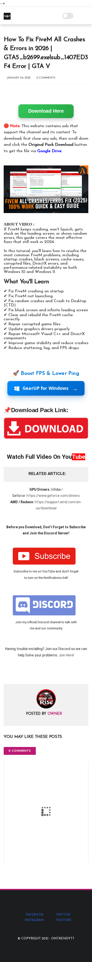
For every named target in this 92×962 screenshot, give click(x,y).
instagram (34, 920)
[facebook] (8, 672)
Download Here (46, 111)
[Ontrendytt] (7, 18)
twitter (63, 914)
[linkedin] (47, 672)
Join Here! (66, 655)
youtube (63, 920)
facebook (34, 914)
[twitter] (17, 672)
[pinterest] (37, 672)
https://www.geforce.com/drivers (53, 496)
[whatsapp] (27, 672)
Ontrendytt (62, 938)
